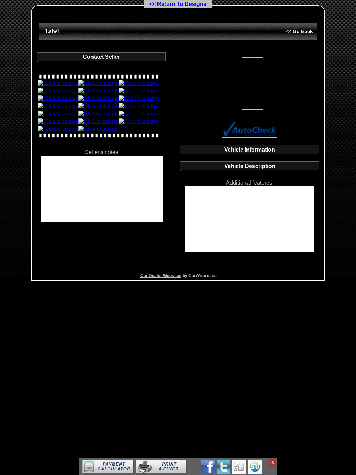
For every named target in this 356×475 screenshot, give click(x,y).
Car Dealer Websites (160, 275)
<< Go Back (299, 31)
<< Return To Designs (178, 4)
